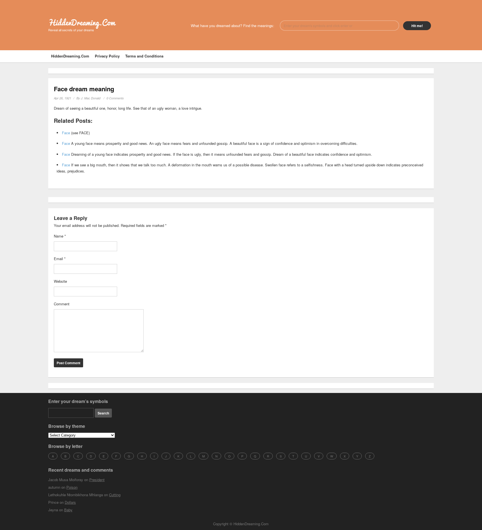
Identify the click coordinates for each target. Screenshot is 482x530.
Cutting (114, 494)
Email (60, 258)
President (97, 479)
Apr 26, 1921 (62, 98)
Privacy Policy (107, 56)
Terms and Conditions (144, 56)
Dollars (70, 502)
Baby (68, 509)
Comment (61, 303)
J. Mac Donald (90, 98)
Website (60, 281)
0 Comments (115, 98)
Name (60, 236)
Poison (72, 487)
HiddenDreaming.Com (81, 22)
